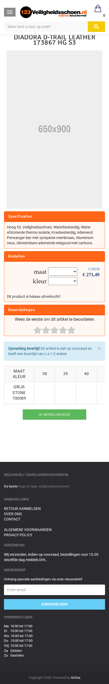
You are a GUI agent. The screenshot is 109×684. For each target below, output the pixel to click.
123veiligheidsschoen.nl (47, 475)
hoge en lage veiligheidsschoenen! (44, 486)
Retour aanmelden (22, 508)
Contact (12, 519)
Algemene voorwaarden (28, 530)
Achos (75, 678)
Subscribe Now (54, 604)
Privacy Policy (18, 535)
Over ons (13, 514)
